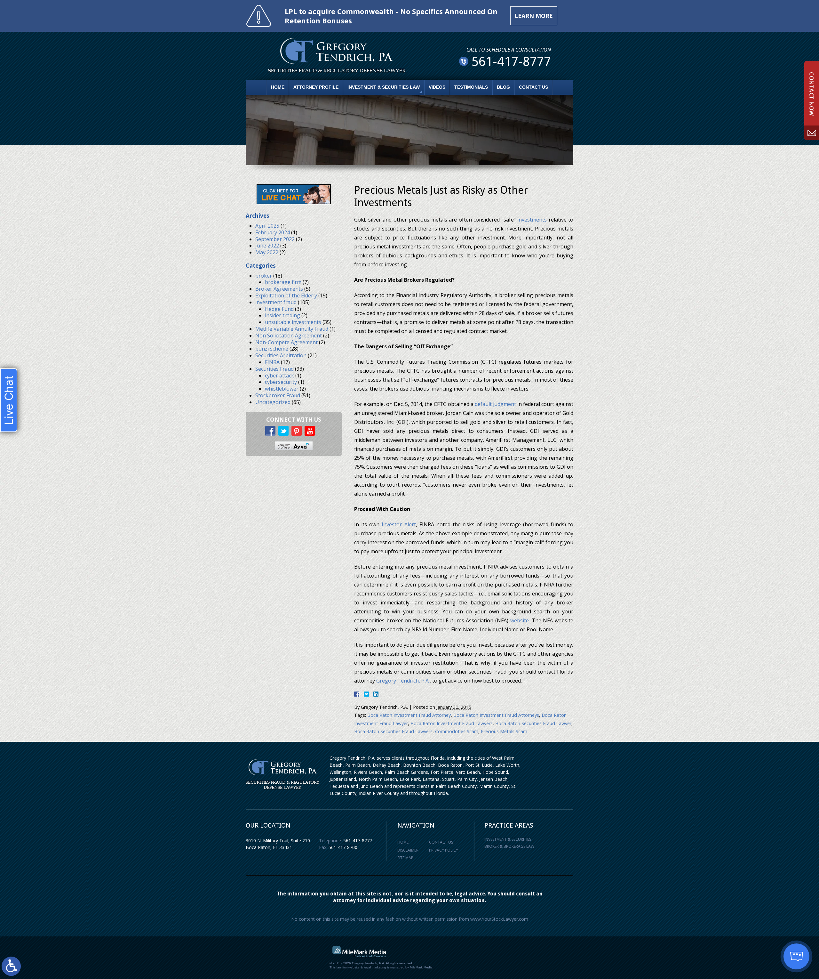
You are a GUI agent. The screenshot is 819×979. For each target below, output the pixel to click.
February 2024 (272, 232)
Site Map (405, 858)
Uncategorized (272, 402)
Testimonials (471, 87)
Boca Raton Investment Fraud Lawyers (451, 723)
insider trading (282, 315)
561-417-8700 (343, 847)
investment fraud (276, 302)
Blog (503, 87)
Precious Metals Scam (504, 731)
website (519, 620)
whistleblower (281, 388)
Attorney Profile (315, 87)
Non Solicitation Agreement (288, 335)
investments (532, 219)
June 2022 (267, 245)
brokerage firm (283, 282)
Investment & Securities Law (383, 87)
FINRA (272, 362)
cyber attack (279, 375)
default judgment (495, 404)
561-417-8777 (357, 840)
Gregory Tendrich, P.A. (403, 680)
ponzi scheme (271, 348)
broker (263, 275)
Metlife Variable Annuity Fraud (291, 328)
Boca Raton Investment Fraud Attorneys (496, 715)
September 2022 (275, 239)
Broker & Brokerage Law (509, 846)
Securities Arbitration (280, 355)
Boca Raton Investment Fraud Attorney (409, 715)
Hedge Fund (279, 308)
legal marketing (375, 967)
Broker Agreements (279, 288)
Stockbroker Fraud (277, 395)
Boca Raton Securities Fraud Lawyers (393, 731)
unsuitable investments (293, 322)
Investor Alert (399, 524)
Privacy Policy (443, 850)
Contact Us (533, 87)
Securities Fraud (274, 368)
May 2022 (266, 252)
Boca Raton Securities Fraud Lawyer (533, 723)
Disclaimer (407, 850)
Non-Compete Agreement (286, 342)
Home (277, 87)
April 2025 (267, 225)
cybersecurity (281, 381)
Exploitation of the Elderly (286, 295)
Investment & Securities (507, 839)
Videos (437, 87)
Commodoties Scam (456, 731)
